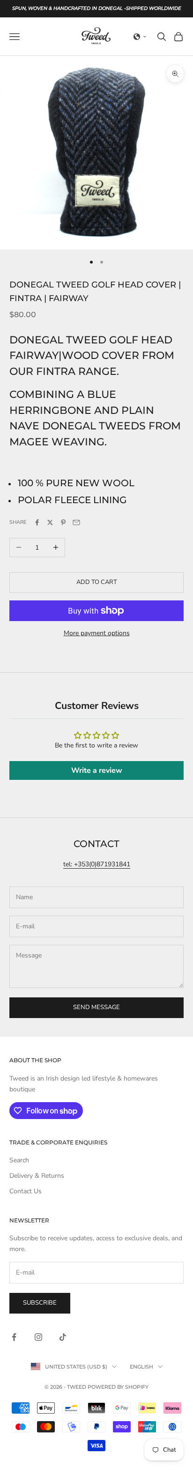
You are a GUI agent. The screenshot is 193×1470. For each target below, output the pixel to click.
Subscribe (40, 1303)
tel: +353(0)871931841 (96, 864)
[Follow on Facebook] (14, 1337)
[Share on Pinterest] (63, 522)
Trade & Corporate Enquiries (58, 1142)
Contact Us (25, 1191)
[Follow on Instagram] (38, 1337)
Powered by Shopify (118, 1387)
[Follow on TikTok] (62, 1337)
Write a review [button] (96, 770)
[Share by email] (76, 522)
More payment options (97, 633)
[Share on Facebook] (37, 522)
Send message (96, 1007)
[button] (140, 36)
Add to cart (96, 582)
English (141, 1366)
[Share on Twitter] (50, 522)
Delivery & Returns (36, 1175)
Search (19, 1160)
